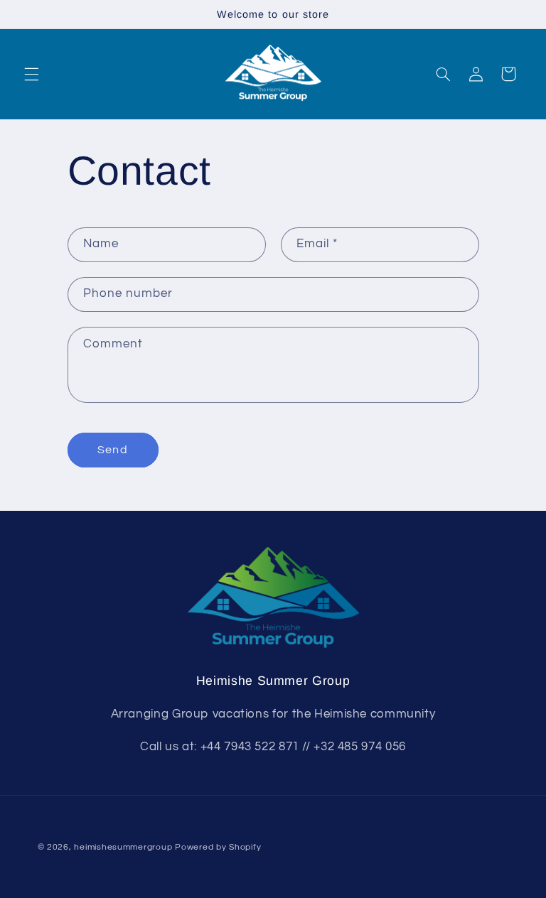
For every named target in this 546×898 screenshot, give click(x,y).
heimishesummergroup (123, 847)
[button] (31, 74)
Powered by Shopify (218, 847)
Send (112, 449)
